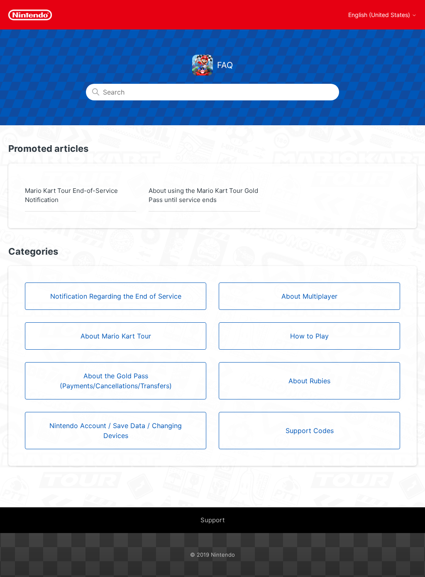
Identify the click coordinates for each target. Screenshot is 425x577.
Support (212, 520)
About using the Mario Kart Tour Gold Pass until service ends (203, 195)
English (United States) (380, 15)
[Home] (30, 15)
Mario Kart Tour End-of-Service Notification (71, 195)
